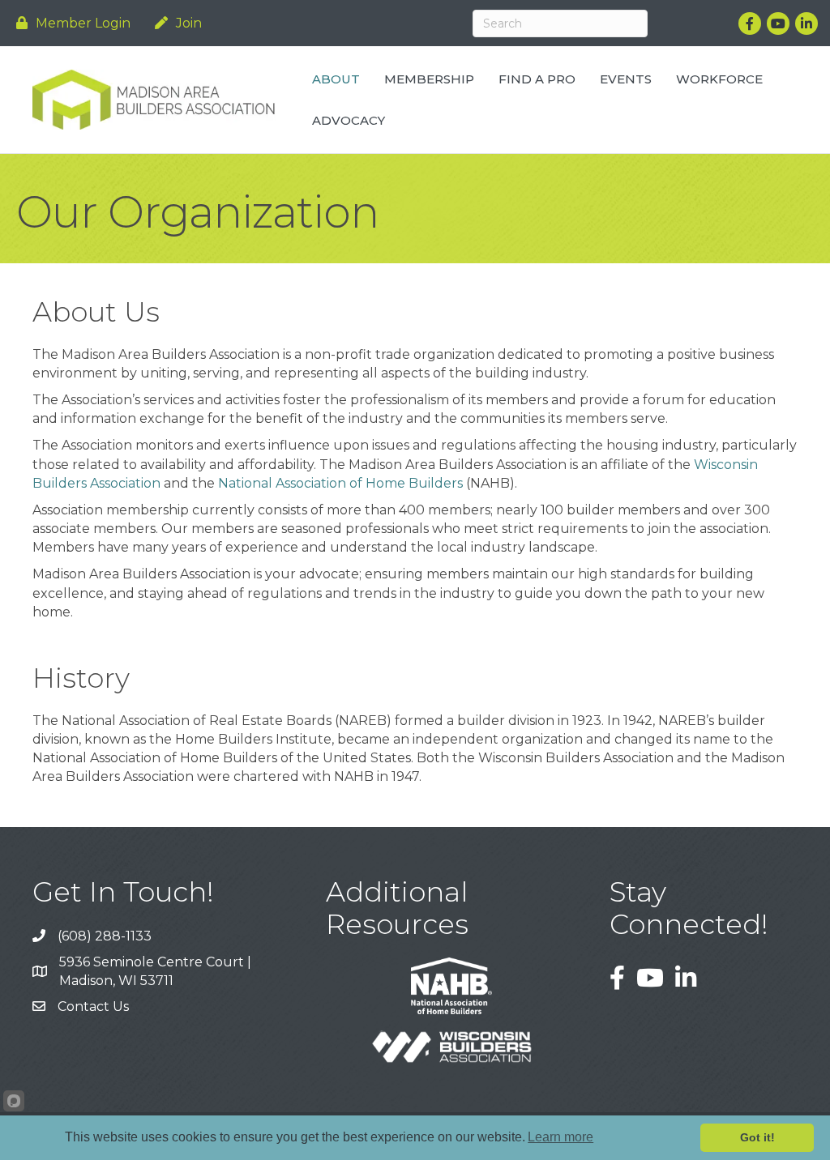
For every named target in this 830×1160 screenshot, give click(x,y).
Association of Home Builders (340, 483)
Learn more (560, 1137)
